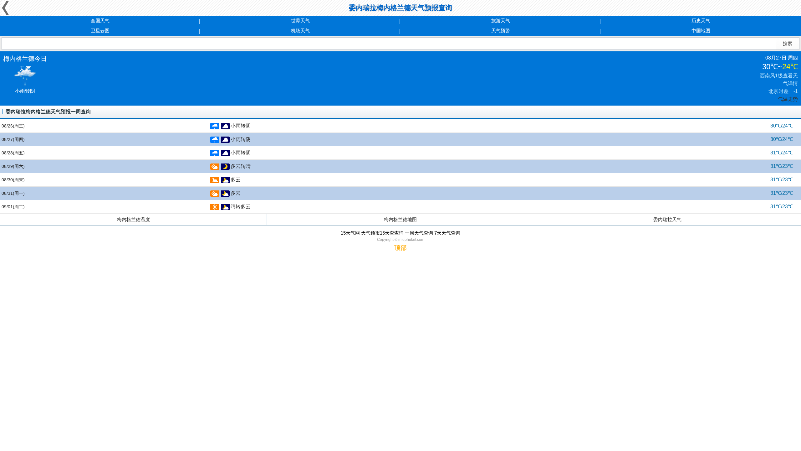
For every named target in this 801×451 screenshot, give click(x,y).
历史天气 (700, 20)
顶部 (400, 247)
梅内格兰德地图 (400, 219)
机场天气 (300, 30)
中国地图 (700, 30)
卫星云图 (100, 30)
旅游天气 (500, 20)
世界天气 (300, 20)
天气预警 (500, 30)
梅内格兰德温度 (133, 219)
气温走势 (788, 99)
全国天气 (100, 20)
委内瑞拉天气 (667, 219)
